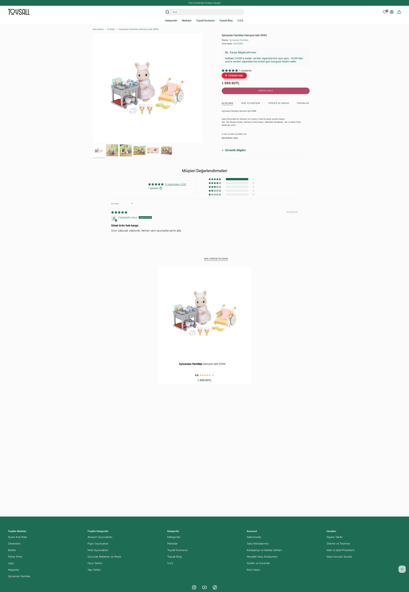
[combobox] (201, 12)
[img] (119, 212)
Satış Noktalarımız (258, 543)
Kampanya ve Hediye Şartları (264, 550)
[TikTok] (214, 587)
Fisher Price (15, 556)
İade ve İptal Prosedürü (341, 550)
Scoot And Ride (17, 537)
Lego (11, 563)
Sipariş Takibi (334, 537)
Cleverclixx (14, 543)
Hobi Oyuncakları (98, 550)
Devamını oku (230, 138)
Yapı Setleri (94, 569)
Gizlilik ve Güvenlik (258, 563)
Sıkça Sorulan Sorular (339, 556)
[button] (171, 21)
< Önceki (92, 88)
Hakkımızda (254, 537)
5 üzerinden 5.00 (175, 184)
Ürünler (111, 29)
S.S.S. (170, 563)
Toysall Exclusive (177, 550)
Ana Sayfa (98, 29)
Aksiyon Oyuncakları (100, 537)
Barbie (12, 550)
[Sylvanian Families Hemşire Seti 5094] (204, 313)
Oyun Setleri (95, 563)
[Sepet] (399, 12)
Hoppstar (13, 569)
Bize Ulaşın (253, 569)
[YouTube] (204, 587)
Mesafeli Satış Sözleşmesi (262, 556)
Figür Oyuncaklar (98, 543)
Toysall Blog (174, 556)
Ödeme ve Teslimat (338, 543)
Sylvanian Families (239, 40)
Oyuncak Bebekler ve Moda (104, 556)
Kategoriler (174, 537)
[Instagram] (194, 587)
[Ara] (167, 12)
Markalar (172, 543)
